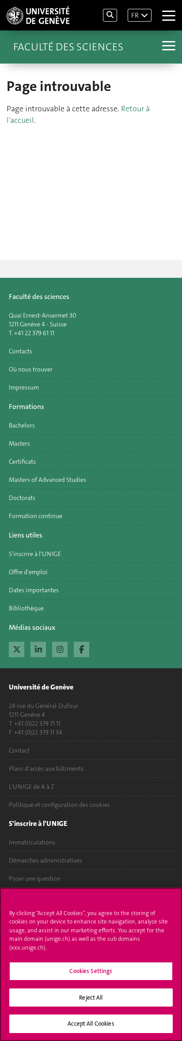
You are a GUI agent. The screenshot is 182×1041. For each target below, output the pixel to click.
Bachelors (22, 425)
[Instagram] (60, 648)
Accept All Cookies (91, 1023)
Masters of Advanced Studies (47, 480)
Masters (19, 443)
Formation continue (35, 516)
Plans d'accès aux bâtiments (46, 768)
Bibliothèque (26, 608)
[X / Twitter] (17, 648)
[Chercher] (110, 15)
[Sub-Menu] (167, 47)
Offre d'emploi (28, 572)
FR (135, 15)
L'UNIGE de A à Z (31, 787)
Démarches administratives (45, 860)
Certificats (22, 462)
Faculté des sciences (68, 47)
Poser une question (35, 878)
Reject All (90, 997)
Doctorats (22, 498)
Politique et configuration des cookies (59, 805)
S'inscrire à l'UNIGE (35, 554)
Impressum (24, 387)
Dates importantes (34, 590)
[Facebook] (81, 648)
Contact (19, 750)
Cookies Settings (90, 971)
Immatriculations (32, 842)
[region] (91, 964)
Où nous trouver (31, 369)
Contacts (20, 351)
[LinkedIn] (38, 648)
